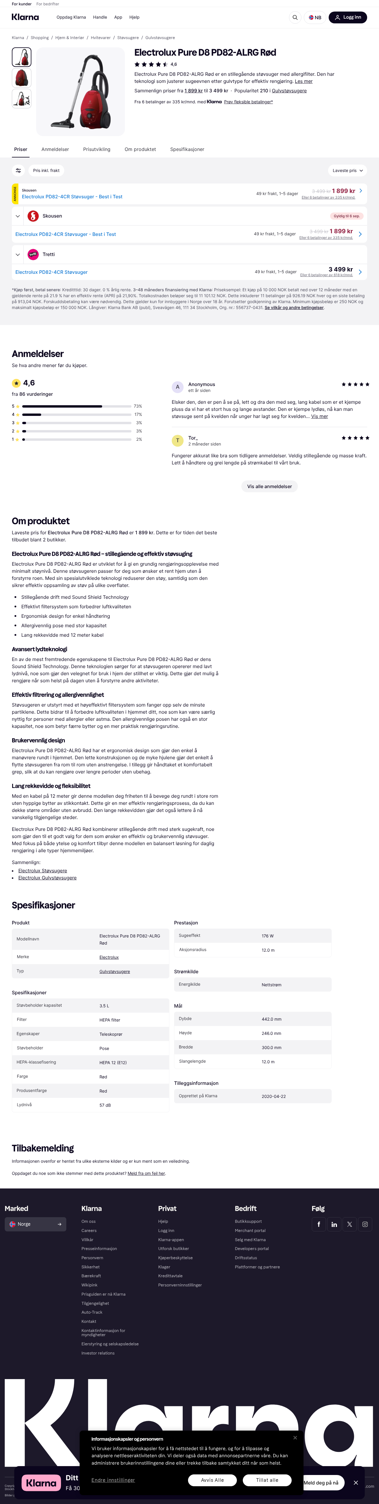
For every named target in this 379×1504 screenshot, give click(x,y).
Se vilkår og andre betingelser (294, 307)
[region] (191, 1463)
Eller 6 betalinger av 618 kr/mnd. (326, 275)
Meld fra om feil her (146, 1173)
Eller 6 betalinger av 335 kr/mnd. (328, 197)
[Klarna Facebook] (319, 1224)
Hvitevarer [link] (101, 38)
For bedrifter (47, 4)
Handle (100, 17)
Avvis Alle (212, 1480)
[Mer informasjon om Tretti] (18, 254)
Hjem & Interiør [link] (69, 38)
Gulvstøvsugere (289, 91)
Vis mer (319, 416)
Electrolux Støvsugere (42, 871)
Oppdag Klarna (71, 17)
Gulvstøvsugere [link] (160, 38)
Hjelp (134, 17)
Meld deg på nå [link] (321, 1483)
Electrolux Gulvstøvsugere (47, 878)
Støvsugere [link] (128, 38)
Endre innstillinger (113, 1480)
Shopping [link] (40, 38)
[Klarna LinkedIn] (334, 1224)
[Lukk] (295, 1437)
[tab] (21, 149)
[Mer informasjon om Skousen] (18, 216)
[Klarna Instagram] (365, 1224)
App (118, 17)
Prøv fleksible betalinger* (248, 101)
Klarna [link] (18, 38)
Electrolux (109, 957)
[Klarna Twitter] (350, 1224)
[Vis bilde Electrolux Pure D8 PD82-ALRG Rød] (21, 57)
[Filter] (18, 170)
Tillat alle (267, 1480)
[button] (315, 17)
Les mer (304, 81)
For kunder (22, 4)
